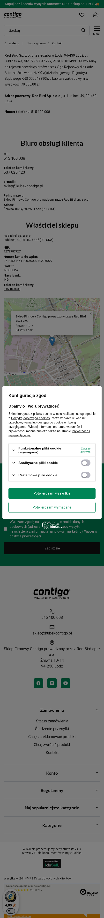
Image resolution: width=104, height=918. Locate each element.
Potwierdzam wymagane (52, 507)
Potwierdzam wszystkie (52, 493)
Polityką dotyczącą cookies (30, 418)
